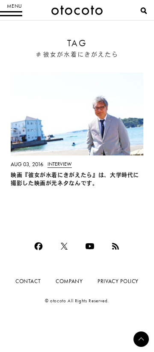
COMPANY (69, 281)
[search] (143, 10)
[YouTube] (89, 246)
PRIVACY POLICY (118, 281)
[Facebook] (38, 246)
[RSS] (115, 246)
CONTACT (28, 281)
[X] (64, 246)
